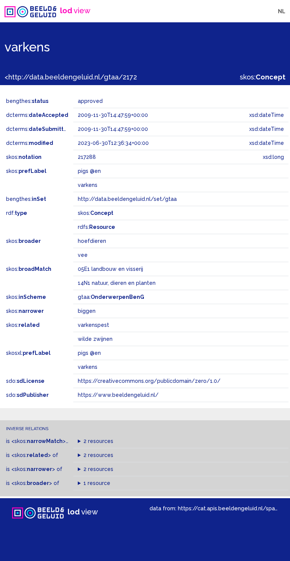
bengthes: (27, 101)
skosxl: (28, 353)
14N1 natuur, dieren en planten (117, 283)
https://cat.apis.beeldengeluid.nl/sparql (230, 508)
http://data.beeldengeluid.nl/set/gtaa (127, 199)
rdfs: (96, 227)
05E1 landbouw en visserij (110, 269)
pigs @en (89, 353)
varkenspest (93, 325)
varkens (87, 367)
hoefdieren (92, 241)
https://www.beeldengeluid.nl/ (118, 395)
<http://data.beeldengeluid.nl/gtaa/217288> (77, 77)
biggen (87, 311)
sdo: (25, 381)
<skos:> (38, 441)
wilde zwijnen (95, 339)
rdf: (16, 213)
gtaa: (111, 297)
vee (83, 255)
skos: (262, 77)
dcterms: (37, 115)
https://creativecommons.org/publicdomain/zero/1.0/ (149, 381)
